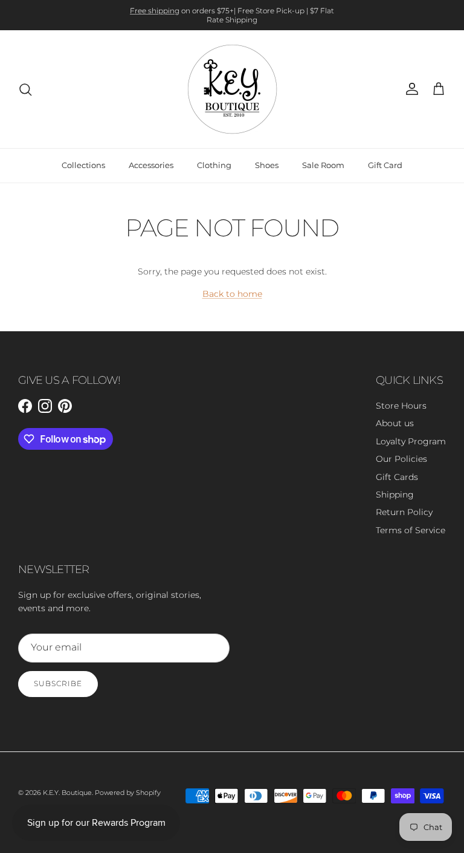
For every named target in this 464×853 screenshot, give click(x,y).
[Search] (25, 89)
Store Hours (401, 405)
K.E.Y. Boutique (67, 792)
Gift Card (385, 165)
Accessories (151, 165)
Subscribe (58, 683)
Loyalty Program (411, 441)
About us (395, 423)
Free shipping (154, 10)
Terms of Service (410, 530)
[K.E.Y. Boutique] (232, 89)
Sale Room (323, 165)
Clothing (214, 165)
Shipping (395, 494)
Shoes (267, 165)
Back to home (232, 293)
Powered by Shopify (128, 792)
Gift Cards (397, 477)
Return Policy (404, 512)
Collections (83, 165)
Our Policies (401, 458)
